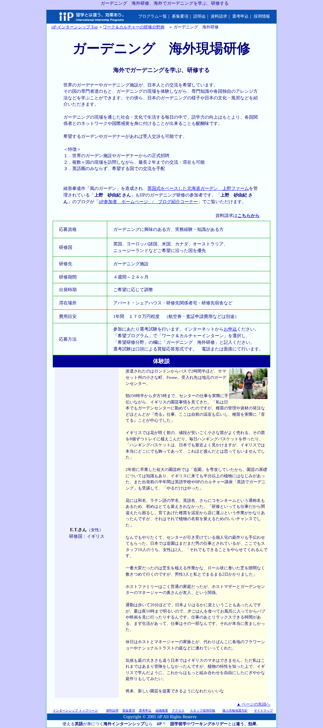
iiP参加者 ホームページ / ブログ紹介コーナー (148, 201)
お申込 (230, 329)
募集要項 (180, 16)
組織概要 (162, 710)
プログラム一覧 (152, 16)
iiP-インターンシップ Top (74, 27)
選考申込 (240, 16)
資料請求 (219, 16)
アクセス (178, 710)
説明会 (199, 16)
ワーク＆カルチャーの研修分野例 (133, 27)
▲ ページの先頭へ (253, 704)
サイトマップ (263, 710)
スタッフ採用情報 (202, 710)
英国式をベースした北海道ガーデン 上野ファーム (198, 188)
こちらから (249, 215)
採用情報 (262, 16)
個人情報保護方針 (235, 710)
